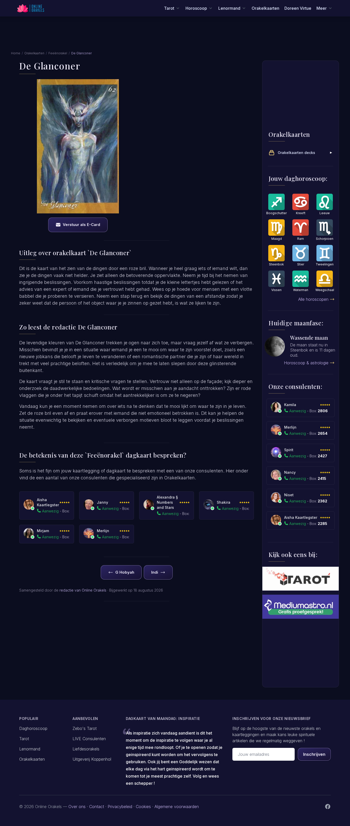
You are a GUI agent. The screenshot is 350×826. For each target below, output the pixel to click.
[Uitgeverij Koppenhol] (300, 579)
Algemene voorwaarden (177, 806)
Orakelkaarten (265, 8)
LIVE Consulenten (89, 738)
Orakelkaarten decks (296, 152)
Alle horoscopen (313, 299)
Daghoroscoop (33, 728)
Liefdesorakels (86, 748)
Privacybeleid (120, 806)
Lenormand (29, 748)
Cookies (143, 806)
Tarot (24, 738)
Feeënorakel (57, 53)
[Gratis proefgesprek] (300, 606)
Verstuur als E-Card (81, 224)
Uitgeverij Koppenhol (92, 759)
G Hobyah (124, 572)
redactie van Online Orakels (82, 590)
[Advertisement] (175, 36)
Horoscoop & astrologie (306, 362)
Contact (96, 806)
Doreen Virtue (297, 8)
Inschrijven (314, 754)
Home (15, 53)
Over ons (77, 806)
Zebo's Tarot (85, 728)
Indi (154, 572)
